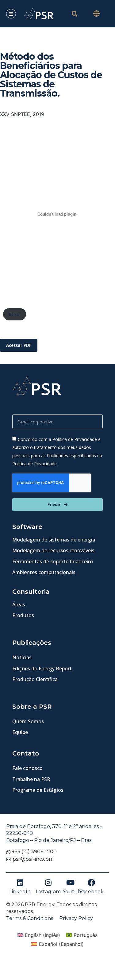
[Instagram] (48, 882)
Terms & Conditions (29, 918)
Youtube (73, 892)
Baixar (14, 314)
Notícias (22, 657)
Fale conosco (27, 768)
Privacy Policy (76, 918)
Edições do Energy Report (42, 668)
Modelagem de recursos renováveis (53, 550)
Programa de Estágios (37, 790)
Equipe (20, 732)
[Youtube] (70, 882)
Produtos (23, 615)
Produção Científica (35, 679)
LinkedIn (20, 892)
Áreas (18, 604)
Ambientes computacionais (43, 572)
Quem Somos (28, 721)
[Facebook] (91, 882)
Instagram (48, 892)
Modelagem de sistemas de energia (53, 539)
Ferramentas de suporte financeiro (52, 561)
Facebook (91, 892)
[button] (96, 14)
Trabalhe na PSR (31, 779)
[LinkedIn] (20, 882)
